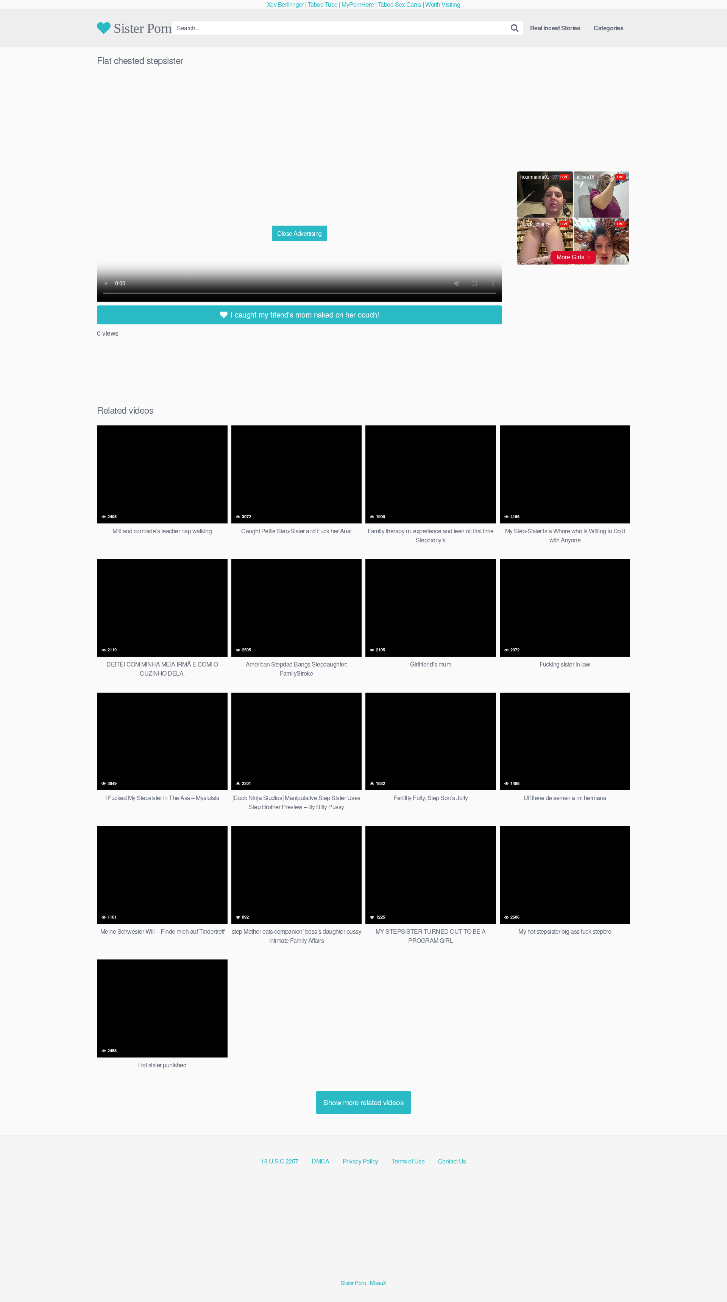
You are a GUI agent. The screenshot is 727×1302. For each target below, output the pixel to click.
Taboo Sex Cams (399, 4)
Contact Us (452, 1161)
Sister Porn (141, 28)
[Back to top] (706, 1278)
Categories (608, 27)
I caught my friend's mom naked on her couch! (304, 314)
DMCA (320, 1161)
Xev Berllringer (285, 4)
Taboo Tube (323, 4)
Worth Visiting (442, 4)
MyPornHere (358, 4)
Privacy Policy (360, 1161)
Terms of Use (408, 1161)
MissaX (378, 1282)
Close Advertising (299, 233)
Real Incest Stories (555, 27)
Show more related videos (363, 1102)
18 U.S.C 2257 (279, 1161)
